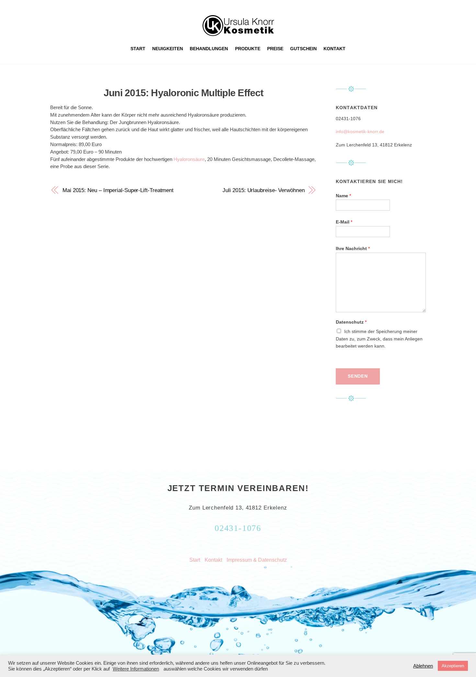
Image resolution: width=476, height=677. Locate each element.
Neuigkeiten (167, 48)
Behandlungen (209, 48)
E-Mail (344, 222)
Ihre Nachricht (353, 248)
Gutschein (303, 48)
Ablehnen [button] (423, 666)
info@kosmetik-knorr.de (360, 131)
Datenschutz (351, 322)
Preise (275, 48)
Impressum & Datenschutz (257, 560)
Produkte (247, 48)
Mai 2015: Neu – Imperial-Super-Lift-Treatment (118, 190)
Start (137, 48)
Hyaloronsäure (189, 159)
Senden (358, 376)
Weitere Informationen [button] (136, 668)
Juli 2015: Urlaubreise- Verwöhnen (263, 190)
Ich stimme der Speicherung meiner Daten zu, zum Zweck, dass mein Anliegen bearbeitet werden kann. (379, 339)
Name (343, 195)
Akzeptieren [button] (453, 665)
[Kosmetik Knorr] (238, 33)
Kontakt (334, 48)
